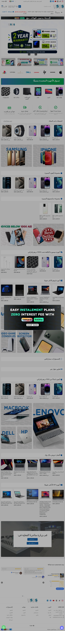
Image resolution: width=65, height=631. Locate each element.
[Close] (58, 307)
